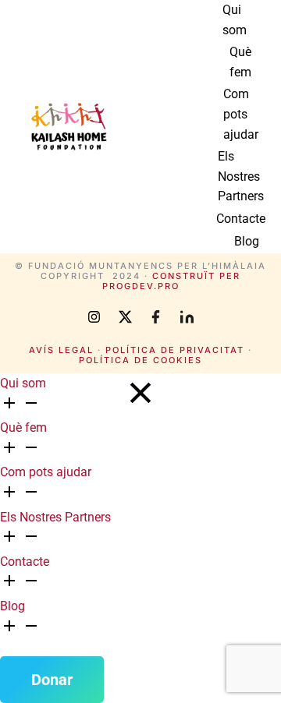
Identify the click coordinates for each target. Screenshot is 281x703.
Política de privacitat (174, 349)
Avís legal (61, 349)
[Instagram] (93, 317)
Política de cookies (140, 360)
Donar (52, 679)
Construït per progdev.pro (171, 280)
